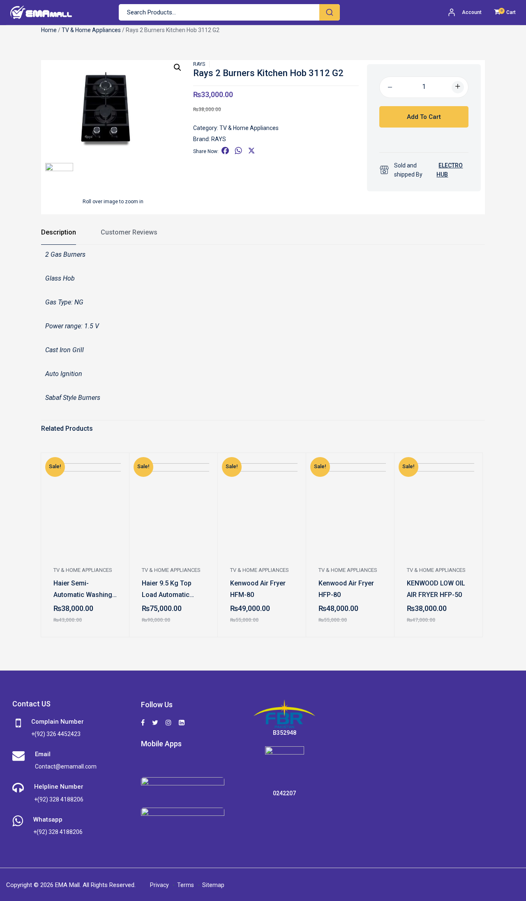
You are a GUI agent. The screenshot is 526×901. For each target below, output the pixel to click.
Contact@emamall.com (66, 766)
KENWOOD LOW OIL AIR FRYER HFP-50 (436, 589)
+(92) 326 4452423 (56, 734)
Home (49, 30)
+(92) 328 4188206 (58, 799)
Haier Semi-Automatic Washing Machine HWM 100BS (82, 590)
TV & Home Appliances (91, 30)
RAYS (199, 64)
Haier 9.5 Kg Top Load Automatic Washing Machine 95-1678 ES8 (169, 590)
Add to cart (424, 117)
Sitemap (213, 885)
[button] (177, 67)
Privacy (159, 885)
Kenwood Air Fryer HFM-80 (258, 589)
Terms (185, 885)
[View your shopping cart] (497, 12)
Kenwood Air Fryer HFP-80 (346, 589)
